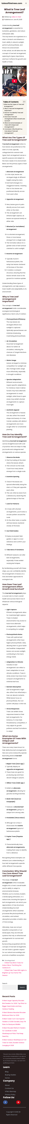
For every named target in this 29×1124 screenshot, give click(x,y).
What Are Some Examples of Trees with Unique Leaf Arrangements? (13, 125)
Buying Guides (10, 1075)
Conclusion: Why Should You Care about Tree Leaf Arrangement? (13, 131)
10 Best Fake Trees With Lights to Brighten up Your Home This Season (14, 972)
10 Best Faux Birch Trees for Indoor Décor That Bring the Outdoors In (12, 965)
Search (4, 983)
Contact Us (9, 1088)
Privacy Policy (10, 1094)
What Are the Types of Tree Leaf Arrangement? (14, 105)
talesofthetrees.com (12, 3)
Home (7, 1078)
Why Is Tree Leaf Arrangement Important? (13, 109)
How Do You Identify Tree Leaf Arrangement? (13, 114)
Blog (6, 1072)
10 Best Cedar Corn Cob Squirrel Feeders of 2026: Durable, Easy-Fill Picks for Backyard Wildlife (14, 1021)
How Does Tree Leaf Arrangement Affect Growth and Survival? (15, 119)
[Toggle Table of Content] (23, 101)
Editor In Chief (16, 17)
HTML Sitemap (10, 1091)
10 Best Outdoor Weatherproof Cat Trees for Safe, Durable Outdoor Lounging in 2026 (14, 1042)
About (7, 1085)
